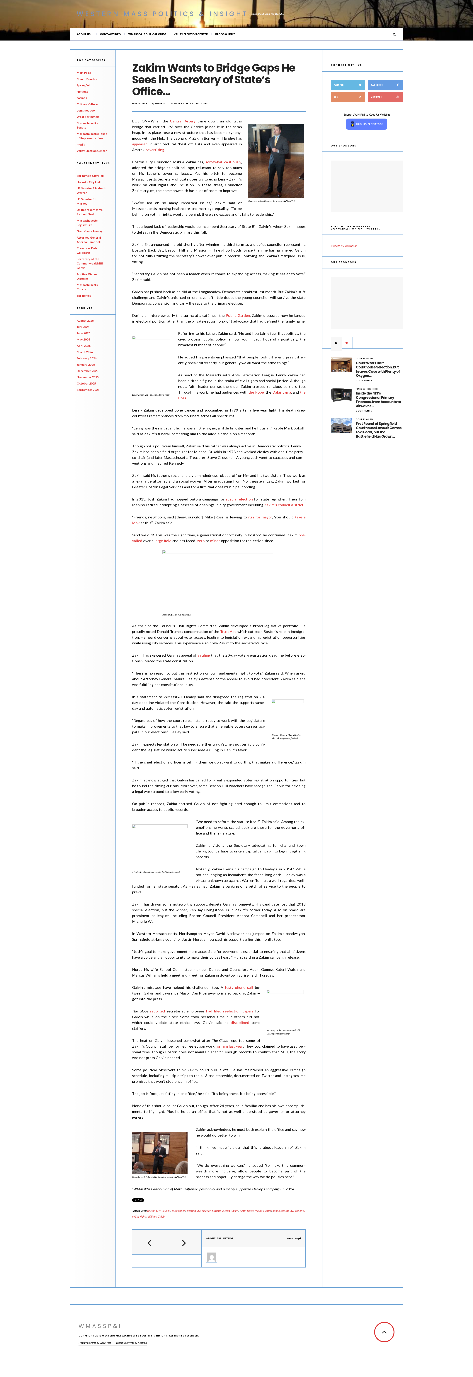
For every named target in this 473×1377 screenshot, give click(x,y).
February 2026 (86, 358)
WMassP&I (100, 1326)
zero (201, 540)
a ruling (204, 655)
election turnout (211, 1210)
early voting (178, 1210)
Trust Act (228, 631)
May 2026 (83, 339)
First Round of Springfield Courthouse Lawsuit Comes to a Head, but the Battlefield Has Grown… (378, 430)
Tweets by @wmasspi (344, 245)
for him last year (229, 1046)
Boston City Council (158, 1210)
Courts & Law (365, 358)
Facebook (377, 85)
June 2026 (83, 333)
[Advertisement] (367, 186)
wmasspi (160, 103)
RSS (336, 97)
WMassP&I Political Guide (147, 34)
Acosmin (142, 1342)
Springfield (84, 85)
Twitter (339, 85)
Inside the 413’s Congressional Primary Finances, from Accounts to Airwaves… (378, 399)
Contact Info (110, 34)
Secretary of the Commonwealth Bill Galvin (90, 263)
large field (162, 540)
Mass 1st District (367, 389)
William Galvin (156, 1216)
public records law (283, 1210)
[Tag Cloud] (347, 342)
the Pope (256, 392)
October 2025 (86, 383)
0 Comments (364, 380)
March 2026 (85, 352)
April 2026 (84, 345)
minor (215, 540)
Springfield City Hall (90, 175)
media (81, 144)
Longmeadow (86, 110)
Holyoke (82, 91)
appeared (140, 144)
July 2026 (83, 326)
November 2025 (88, 377)
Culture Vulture (87, 104)
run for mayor (260, 517)
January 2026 (86, 364)
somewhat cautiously (223, 162)
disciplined (240, 1022)
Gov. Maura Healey (90, 231)
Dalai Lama (281, 392)
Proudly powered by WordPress (95, 1342)
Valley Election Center (191, 34)
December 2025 (87, 371)
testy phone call (239, 987)
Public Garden (238, 315)
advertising (154, 149)
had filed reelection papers (229, 1011)
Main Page (84, 72)
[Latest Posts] (336, 342)
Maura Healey (263, 1210)
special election (239, 499)
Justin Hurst (246, 1210)
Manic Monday (87, 79)
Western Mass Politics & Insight (162, 13)
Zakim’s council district (283, 505)
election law (194, 1210)
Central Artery (182, 121)
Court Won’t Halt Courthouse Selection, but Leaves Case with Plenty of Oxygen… (378, 369)
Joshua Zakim (230, 1210)
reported (157, 1011)
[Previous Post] (149, 1242)
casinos (82, 98)
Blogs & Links (225, 34)
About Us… (85, 34)
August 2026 (85, 320)
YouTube (376, 97)
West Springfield (88, 116)
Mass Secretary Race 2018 (190, 103)
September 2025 (88, 389)
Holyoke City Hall (89, 182)
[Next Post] (184, 1242)
